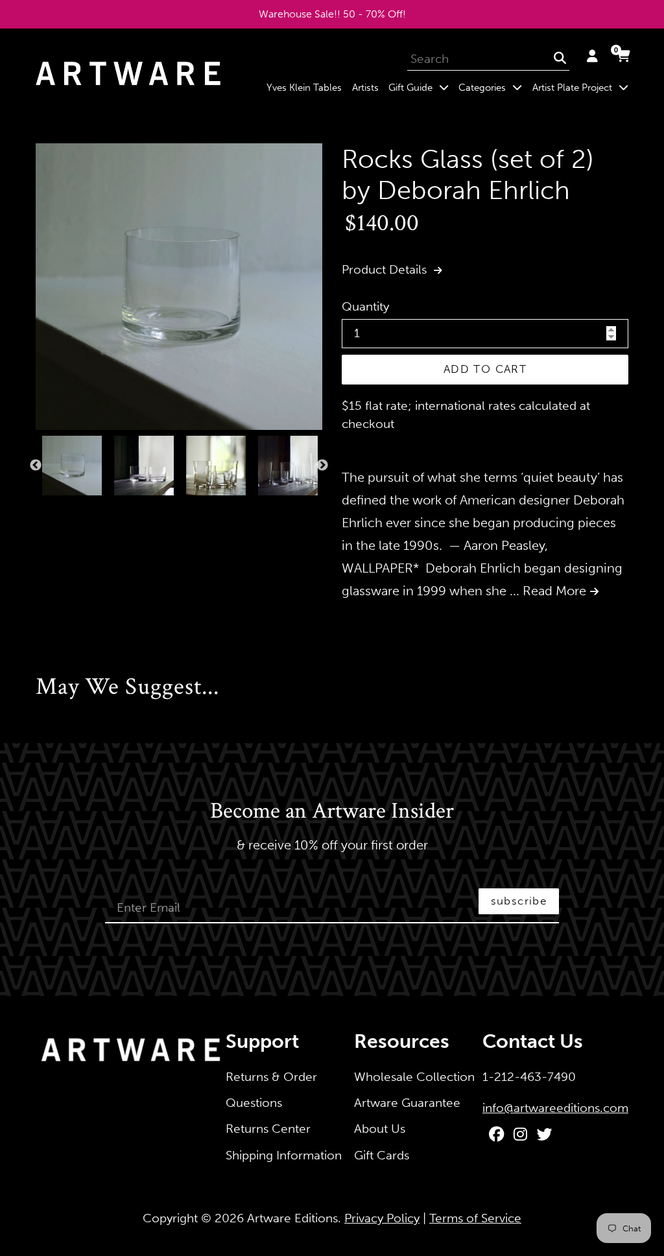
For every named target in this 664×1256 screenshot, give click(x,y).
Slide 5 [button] (91, 509)
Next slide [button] (322, 465)
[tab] (39, 509)
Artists (365, 87)
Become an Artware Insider (332, 811)
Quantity (365, 306)
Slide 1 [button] (39, 509)
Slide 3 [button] (65, 509)
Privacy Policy (382, 1218)
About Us (379, 1128)
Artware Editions (292, 1218)
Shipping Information (284, 1155)
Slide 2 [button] (52, 509)
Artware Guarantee (407, 1102)
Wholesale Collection (414, 1076)
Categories (492, 87)
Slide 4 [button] (78, 509)
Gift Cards (381, 1155)
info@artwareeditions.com (555, 1107)
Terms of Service (475, 1218)
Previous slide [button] (35, 465)
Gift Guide (420, 87)
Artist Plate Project (582, 87)
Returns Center (268, 1128)
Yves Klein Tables (304, 87)
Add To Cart (485, 368)
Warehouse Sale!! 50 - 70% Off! (332, 14)
